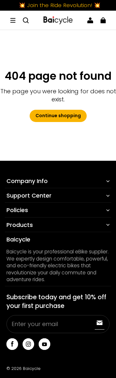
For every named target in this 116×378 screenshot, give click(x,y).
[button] (12, 20)
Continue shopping (58, 115)
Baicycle (32, 368)
